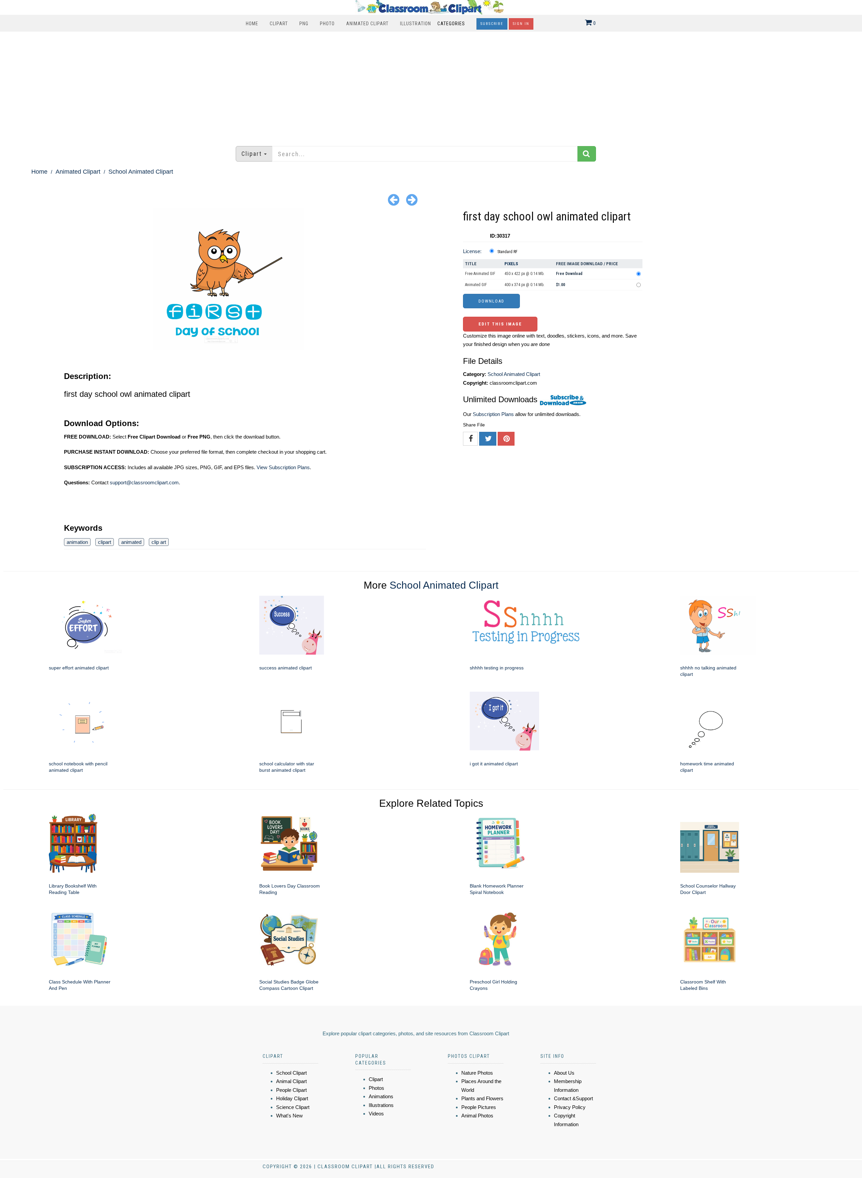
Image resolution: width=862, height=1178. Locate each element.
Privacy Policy (570, 1107)
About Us (564, 1073)
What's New (289, 1115)
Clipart (279, 23)
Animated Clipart (367, 23)
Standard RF (507, 251)
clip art (159, 542)
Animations (381, 1096)
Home (252, 23)
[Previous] (393, 199)
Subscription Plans (493, 414)
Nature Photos (477, 1073)
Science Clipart (292, 1107)
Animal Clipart (291, 1081)
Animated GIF (476, 284)
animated (131, 542)
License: (472, 251)
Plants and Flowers (482, 1098)
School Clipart (291, 1073)
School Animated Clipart (140, 171)
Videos (376, 1113)
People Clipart (291, 1090)
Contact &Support (573, 1098)
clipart (104, 542)
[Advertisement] (431, 85)
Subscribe (491, 24)
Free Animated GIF (480, 273)
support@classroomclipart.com (144, 482)
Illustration (415, 23)
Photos (376, 1088)
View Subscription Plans (283, 467)
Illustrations (381, 1105)
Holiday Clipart (292, 1098)
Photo (327, 23)
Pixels (511, 263)
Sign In (521, 24)
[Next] (412, 199)
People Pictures (478, 1107)
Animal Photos (477, 1115)
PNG (303, 23)
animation (77, 542)
